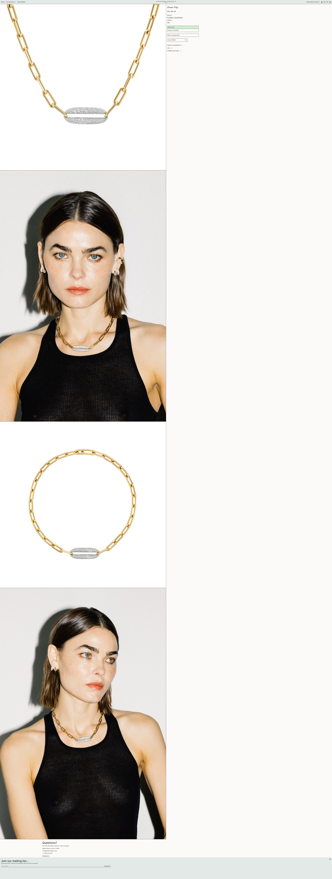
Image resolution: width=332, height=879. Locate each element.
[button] (324, 2)
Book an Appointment (174, 35)
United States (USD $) (312, 2)
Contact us (45, 855)
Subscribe (107, 866)
